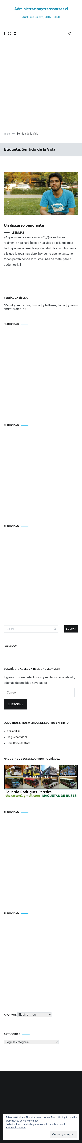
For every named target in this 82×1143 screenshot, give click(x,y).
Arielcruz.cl (13, 730)
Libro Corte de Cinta (18, 743)
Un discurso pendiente (24, 225)
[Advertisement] (41, 85)
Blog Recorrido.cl (17, 737)
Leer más (17, 232)
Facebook (11, 646)
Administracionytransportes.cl (41, 9)
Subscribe (15, 704)
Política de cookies (16, 1127)
